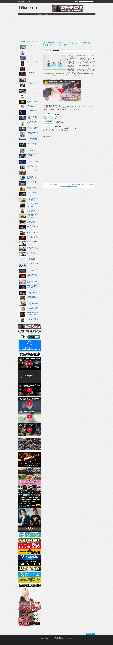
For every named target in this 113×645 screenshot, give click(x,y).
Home (41, 638)
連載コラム (57, 14)
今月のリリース (48, 14)
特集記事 (40, 14)
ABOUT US (22, 14)
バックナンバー (31, 14)
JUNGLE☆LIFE (28, 8)
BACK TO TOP (90, 633)
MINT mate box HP (47, 136)
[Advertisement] (57, 27)
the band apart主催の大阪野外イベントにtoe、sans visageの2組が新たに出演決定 (62, 184)
